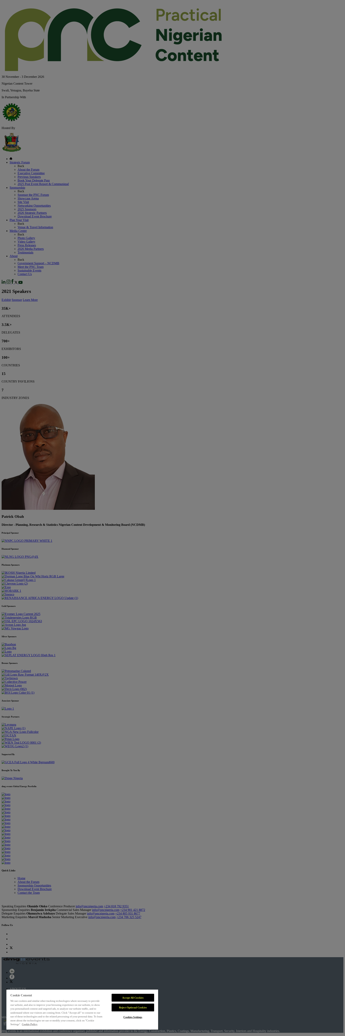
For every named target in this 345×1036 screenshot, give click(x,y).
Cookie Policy (30, 1024)
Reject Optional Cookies (133, 1007)
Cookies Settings (132, 1017)
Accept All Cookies (133, 997)
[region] (82, 1010)
